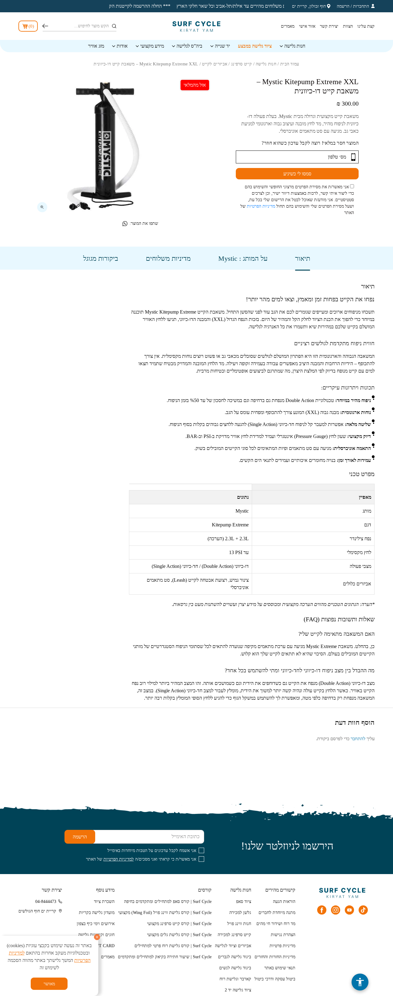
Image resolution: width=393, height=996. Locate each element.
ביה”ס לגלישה (189, 46)
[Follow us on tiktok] (363, 910)
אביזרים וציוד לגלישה (233, 945)
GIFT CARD (103, 945)
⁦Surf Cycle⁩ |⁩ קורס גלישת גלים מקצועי (179, 934)
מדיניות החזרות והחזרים (275, 957)
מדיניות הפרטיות (261, 206)
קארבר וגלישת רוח (235, 979)
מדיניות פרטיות (282, 945)
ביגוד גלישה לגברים (234, 957)
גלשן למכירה (240, 912)
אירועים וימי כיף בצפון (96, 923)
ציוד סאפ (243, 901)
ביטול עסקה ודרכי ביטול (275, 979)
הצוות (348, 26)
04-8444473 (45, 901)
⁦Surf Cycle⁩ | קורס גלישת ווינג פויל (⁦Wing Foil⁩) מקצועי (165, 912)
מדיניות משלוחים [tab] (168, 258)
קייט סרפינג (241, 64)
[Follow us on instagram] (335, 910)
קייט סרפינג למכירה (234, 934)
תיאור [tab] (302, 258)
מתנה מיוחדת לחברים (277, 912)
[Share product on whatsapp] (125, 223)
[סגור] (97, 937)
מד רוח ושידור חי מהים (275, 923)
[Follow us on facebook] (321, 910)
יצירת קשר (329, 26)
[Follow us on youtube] (349, 910)
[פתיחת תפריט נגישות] (360, 982)
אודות (122, 46)
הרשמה (343, 6)
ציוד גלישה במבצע (255, 46)
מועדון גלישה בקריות (97, 912)
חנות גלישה (294, 46)
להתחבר (358, 738)
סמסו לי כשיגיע (297, 173)
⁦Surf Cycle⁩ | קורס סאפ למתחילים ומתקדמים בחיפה (168, 901)
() (31, 26)
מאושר (49, 984)
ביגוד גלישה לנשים (235, 968)
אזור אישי (307, 26)
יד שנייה (222, 46)
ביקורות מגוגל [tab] (100, 258)
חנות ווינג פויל (239, 923)
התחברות (361, 6)
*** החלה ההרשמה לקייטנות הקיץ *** (119, 6)
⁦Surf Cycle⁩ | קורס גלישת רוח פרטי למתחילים (173, 945)
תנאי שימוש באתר (279, 968)
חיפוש (45, 26)
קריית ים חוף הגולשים (37, 911)
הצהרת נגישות (283, 934)
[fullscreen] (42, 207)
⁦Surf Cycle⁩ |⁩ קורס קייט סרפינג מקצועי (179, 923)
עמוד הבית (289, 64)
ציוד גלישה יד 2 (238, 990)
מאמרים (287, 26)
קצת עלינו (366, 26)
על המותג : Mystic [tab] (242, 258)
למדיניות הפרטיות (118, 859)
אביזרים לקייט (214, 64)
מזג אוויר (96, 46)
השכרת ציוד (104, 901)
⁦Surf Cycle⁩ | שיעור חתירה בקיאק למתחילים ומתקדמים (165, 957)
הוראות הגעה (284, 901)
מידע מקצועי (152, 46)
